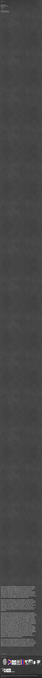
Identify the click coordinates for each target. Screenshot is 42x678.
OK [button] (40, 675)
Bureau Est (3, 1)
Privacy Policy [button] (3, 676)
